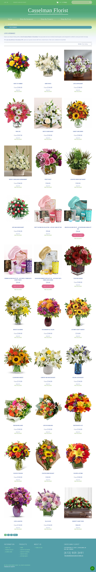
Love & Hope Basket (78, 83)
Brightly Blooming (18, 329)
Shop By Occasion (26, 19)
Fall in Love (48, 521)
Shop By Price (66, 19)
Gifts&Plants (12, 24)
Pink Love (18, 131)
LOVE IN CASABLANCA (48, 425)
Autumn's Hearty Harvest (78, 329)
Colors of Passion (18, 473)
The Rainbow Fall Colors (48, 329)
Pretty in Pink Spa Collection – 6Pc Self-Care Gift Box (48, 227)
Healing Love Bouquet (78, 377)
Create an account (19, 2)
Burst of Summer (18, 83)
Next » (15, 534)
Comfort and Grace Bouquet (48, 377)
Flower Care (8, 551)
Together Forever (78, 278)
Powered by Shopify (9, 566)
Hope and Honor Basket (18, 227)
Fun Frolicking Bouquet (48, 473)
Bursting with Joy (78, 425)
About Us (7, 547)
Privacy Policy (9, 549)
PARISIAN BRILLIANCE (18, 425)
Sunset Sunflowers (78, 131)
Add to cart (78, 235)
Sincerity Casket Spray (78, 521)
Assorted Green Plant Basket (78, 179)
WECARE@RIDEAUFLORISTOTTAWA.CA (73, 555)
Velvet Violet (48, 179)
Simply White (48, 83)
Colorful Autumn (78, 473)
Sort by (79, 44)
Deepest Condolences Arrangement (18, 179)
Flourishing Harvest (18, 377)
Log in (6, 2)
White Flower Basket (48, 131)
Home (10, 19)
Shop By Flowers (47, 19)
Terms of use (38, 547)
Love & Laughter (18, 521)
